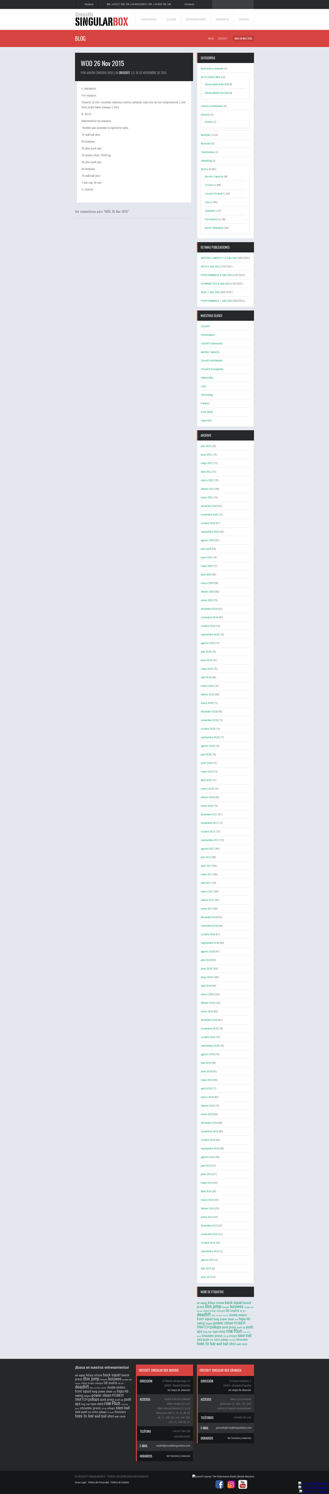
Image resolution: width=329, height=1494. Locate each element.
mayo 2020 (207, 566)
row (229, 1330)
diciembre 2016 (209, 917)
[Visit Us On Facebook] (312, 1483)
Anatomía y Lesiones (212, 68)
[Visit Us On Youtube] (313, 1491)
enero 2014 (207, 1217)
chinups (220, 1311)
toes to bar (206, 1343)
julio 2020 (206, 549)
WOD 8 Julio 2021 (210, 266)
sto (211, 1340)
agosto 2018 (208, 746)
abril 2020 (206, 574)
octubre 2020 (208, 523)
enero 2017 (207, 909)
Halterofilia (207, 378)
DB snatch (232, 1310)
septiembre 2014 (210, 1148)
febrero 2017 (207, 900)
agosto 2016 (208, 951)
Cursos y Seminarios (212, 106)
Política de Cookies (120, 1482)
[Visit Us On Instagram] (312, 1487)
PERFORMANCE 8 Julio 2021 (217, 275)
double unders (238, 1315)
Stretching (207, 395)
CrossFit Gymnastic (212, 343)
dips (213, 1315)
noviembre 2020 (209, 514)
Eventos (205, 115)
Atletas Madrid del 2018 (217, 84)
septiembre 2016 (210, 943)
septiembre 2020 (210, 532)
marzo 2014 (207, 1200)
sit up (225, 1336)
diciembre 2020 (209, 506)
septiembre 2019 (210, 634)
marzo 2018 (207, 789)
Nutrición (206, 143)
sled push (203, 1339)
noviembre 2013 (209, 1234)
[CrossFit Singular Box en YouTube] (241, 1488)
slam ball (245, 1335)
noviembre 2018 (209, 720)
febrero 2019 (207, 694)
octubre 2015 (208, 1037)
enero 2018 (207, 806)
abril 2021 (206, 472)
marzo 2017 (207, 891)
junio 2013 (206, 1277)
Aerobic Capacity (214, 176)
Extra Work (207, 412)
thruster (232, 1340)
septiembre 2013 (210, 1251)
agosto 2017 (208, 849)
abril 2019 (206, 677)
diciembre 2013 (209, 1225)
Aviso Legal (80, 1482)
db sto (242, 1311)
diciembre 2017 (209, 814)
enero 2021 (207, 497)
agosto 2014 (208, 1157)
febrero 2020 (207, 592)
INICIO (211, 38)
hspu (242, 1318)
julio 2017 (206, 857)
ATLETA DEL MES (210, 77)
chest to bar (209, 1311)
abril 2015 (206, 1088)
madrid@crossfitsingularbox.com (173, 1446)
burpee (225, 1307)
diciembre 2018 (209, 711)
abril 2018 (206, 780)
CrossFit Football (214, 193)
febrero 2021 (207, 489)
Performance (211, 219)
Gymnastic (210, 210)
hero (236, 1319)
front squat (205, 1318)
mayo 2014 (207, 1183)
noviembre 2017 (209, 823)
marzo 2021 (207, 480)
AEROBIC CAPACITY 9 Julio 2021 (219, 258)
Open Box (206, 420)
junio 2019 (206, 660)
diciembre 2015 (209, 1020)
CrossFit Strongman (212, 369)
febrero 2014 (207, 1208)
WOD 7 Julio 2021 (210, 292)
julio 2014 (206, 1166)
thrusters (242, 1339)
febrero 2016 (207, 1003)
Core (203, 386)
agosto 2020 (208, 540)
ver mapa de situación (178, 1390)
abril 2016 (206, 986)
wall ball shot (226, 1343)
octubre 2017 (208, 831)
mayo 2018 (207, 771)
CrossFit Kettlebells (212, 360)
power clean (223, 1323)
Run (238, 1330)
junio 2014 (206, 1174)
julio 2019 (206, 652)
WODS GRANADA (214, 228)
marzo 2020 (207, 583)
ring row (207, 1332)
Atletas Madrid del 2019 (217, 93)
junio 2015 (206, 1071)
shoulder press (212, 1335)
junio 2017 (206, 866)
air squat (202, 1303)
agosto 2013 (208, 1260)
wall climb (241, 1344)
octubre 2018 (208, 729)
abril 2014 (206, 1191)
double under (222, 1315)
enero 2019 (207, 703)
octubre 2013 (208, 1243)
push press (229, 1327)
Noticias (205, 135)
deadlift (204, 1314)
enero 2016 (207, 1011)
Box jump (213, 1306)
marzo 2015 (207, 1097)
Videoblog (206, 161)
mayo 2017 (207, 874)
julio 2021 (206, 446)
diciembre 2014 (209, 1123)
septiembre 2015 (210, 1046)
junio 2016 (206, 968)
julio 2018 (206, 754)
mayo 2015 (207, 1080)
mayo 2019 (207, 669)
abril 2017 (206, 883)
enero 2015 (207, 1114)
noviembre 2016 (209, 926)
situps (233, 1336)
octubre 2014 (208, 1140)
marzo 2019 (207, 686)
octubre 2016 (208, 934)
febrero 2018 (207, 797)
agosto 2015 (208, 1054)
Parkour (205, 403)
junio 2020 (206, 557)
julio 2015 (206, 1063)
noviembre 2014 (209, 1131)
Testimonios (208, 152)
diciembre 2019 (209, 609)
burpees (236, 1306)
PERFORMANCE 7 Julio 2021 (217, 301)
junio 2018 (206, 763)
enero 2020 (207, 600)
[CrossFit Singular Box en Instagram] (230, 1488)
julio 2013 (206, 1268)
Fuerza (208, 202)
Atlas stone (216, 1302)
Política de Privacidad (98, 1482)
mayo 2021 (207, 463)
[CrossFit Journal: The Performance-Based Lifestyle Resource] (223, 1476)
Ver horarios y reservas (178, 1456)
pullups (215, 1327)
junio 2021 (206, 454)
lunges (209, 1323)
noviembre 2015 (209, 1028)
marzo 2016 (207, 994)
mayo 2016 (207, 977)
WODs (204, 169)
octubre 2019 (208, 626)
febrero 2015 (207, 1106)
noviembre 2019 (209, 617)
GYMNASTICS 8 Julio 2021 (216, 284)
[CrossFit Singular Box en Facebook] (218, 1488)
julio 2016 (206, 960)
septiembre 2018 (210, 737)
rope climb (218, 1331)
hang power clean (224, 1319)
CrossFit (223, 38)
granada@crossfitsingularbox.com (234, 1428)
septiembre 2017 (210, 840)
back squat (234, 1302)
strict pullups (221, 1340)
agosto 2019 (208, 643)
